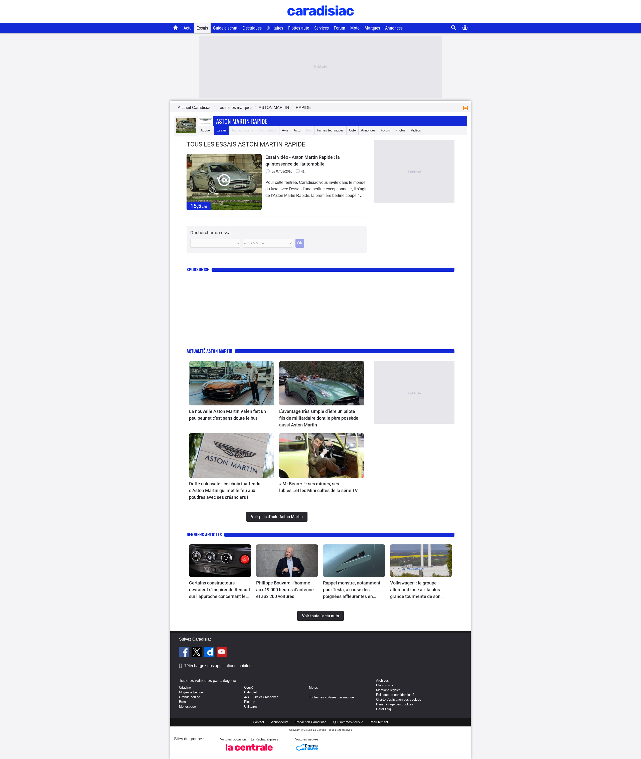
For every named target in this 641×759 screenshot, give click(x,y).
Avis (285, 130)
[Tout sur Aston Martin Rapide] (186, 132)
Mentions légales (388, 690)
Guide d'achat (225, 28)
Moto (355, 28)
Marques (372, 28)
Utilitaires (275, 28)
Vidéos (416, 130)
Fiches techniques (330, 130)
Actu (188, 28)
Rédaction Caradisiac (310, 722)
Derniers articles (204, 534)
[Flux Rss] (466, 107)
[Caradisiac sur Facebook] (184, 652)
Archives (382, 680)
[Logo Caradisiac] (320, 20)
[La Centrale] (249, 752)
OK (300, 243)
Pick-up (249, 702)
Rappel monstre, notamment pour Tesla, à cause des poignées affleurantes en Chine (351, 590)
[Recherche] (453, 28)
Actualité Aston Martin (209, 351)
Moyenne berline (191, 692)
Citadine (185, 687)
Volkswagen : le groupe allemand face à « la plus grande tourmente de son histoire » (415, 590)
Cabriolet (250, 692)
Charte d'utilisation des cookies (398, 699)
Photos (400, 130)
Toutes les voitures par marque (331, 697)
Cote (352, 130)
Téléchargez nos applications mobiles (217, 666)
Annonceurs (279, 722)
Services (321, 28)
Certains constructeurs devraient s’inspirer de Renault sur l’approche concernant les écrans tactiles (219, 590)
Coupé (248, 687)
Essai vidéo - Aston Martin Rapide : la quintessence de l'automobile (302, 161)
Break (183, 702)
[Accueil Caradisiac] (175, 28)
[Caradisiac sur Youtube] (222, 652)
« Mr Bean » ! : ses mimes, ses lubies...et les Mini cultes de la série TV (318, 487)
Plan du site (384, 685)
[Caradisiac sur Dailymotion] (209, 652)
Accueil (206, 130)
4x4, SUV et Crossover (261, 697)
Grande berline (189, 697)
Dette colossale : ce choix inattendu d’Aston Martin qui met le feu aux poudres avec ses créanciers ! (224, 490)
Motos (313, 687)
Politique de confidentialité (395, 695)
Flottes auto (298, 28)
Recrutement (379, 722)
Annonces (394, 28)
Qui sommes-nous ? (348, 722)
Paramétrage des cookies (394, 704)
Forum (339, 28)
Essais (202, 28)
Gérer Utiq (383, 709)
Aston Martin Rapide (241, 120)
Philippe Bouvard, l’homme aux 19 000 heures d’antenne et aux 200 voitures (285, 589)
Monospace (187, 706)
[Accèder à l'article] (231, 383)
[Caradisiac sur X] (197, 652)
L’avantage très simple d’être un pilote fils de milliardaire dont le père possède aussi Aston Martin (318, 418)
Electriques (252, 28)
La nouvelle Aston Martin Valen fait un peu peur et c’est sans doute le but (227, 415)
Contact (258, 722)
